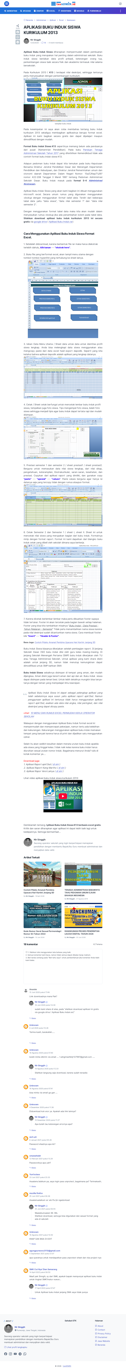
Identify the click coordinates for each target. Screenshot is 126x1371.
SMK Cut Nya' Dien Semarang (43, 1269)
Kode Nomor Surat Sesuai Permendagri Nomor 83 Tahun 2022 (42, 932)
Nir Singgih (40, 1002)
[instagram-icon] (10, 1354)
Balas (33, 1018)
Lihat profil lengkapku (16, 1347)
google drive (40, 221)
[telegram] (18, 42)
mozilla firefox (36, 1193)
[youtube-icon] (15, 1354)
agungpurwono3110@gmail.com (44, 1250)
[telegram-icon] (20, 1354)
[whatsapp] (18, 37)
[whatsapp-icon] (24, 1354)
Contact (101, 1330)
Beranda (101, 1345)
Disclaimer (102, 1337)
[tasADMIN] (63, 4)
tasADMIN (67, 1366)
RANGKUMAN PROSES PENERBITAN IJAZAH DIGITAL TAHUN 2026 (82, 932)
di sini (56, 764)
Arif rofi (33, 1137)
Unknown (34, 1025)
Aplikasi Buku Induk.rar (61, 221)
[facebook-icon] (5, 1354)
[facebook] (18, 32)
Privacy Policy (104, 1333)
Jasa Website (103, 1341)
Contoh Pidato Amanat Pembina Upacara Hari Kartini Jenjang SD (65, 642)
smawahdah (35, 1156)
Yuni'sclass (34, 1174)
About (100, 1326)
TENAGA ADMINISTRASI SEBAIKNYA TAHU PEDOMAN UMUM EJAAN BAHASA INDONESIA (82, 893)
